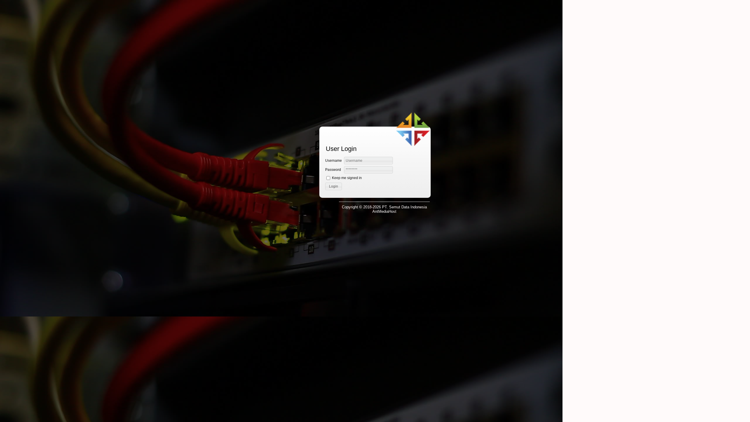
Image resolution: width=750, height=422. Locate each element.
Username (333, 161)
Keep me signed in (347, 178)
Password (333, 170)
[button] (333, 186)
